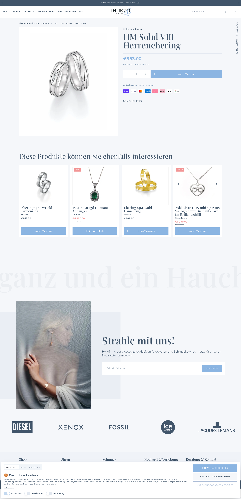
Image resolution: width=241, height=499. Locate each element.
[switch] (7, 493)
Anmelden (212, 368)
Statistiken (37, 493)
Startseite (45, 23)
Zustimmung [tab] (11, 467)
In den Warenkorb (186, 74)
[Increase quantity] (145, 74)
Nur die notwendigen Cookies (215, 485)
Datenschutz (9, 488)
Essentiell (16, 493)
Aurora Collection (50, 11)
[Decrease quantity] (127, 74)
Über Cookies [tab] (34, 467)
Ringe (83, 23)
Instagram (237, 45)
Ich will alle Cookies (215, 468)
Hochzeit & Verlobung (70, 23)
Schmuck (29, 11)
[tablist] (23, 467)
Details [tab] (23, 467)
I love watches (74, 11)
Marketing (58, 493)
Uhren (16, 11)
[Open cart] (235, 12)
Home (6, 11)
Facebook (237, 28)
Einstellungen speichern (214, 476)
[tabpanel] (96, 484)
